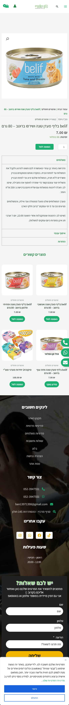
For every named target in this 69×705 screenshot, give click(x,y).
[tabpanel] (34, 196)
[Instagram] (19, 535)
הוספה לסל (44, 146)
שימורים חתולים (49, 109)
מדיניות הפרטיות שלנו (53, 680)
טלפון (60, 621)
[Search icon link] (57, 6)
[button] (7, 39)
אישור (34, 688)
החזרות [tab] (61, 241)
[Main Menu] (65, 6)
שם (61, 604)
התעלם (34, 697)
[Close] (65, 660)
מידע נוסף (52, 384)
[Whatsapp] (29, 535)
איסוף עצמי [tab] (59, 233)
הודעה (59, 637)
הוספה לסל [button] (51, 319)
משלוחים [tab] (60, 160)
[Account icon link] (14, 5)
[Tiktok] (49, 535)
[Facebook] (39, 535)
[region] (34, 681)
